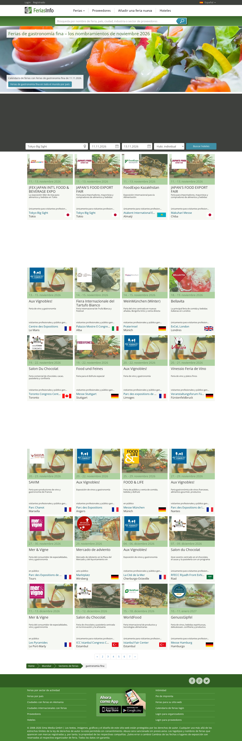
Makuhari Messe (181, 213)
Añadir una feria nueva (135, 10)
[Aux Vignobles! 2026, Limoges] (145, 347)
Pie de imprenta (164, 696)
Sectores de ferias (68, 665)
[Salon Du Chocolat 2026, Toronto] (50, 347)
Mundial (46, 665)
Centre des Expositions (43, 326)
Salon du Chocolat (185, 550)
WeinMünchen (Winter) (141, 301)
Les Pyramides (38, 642)
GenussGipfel (181, 617)
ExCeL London (180, 326)
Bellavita (177, 301)
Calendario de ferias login (170, 708)
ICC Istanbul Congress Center (95, 642)
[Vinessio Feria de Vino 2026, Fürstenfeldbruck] (192, 347)
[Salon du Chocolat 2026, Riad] (192, 528)
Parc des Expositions (89, 507)
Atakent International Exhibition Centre (148, 213)
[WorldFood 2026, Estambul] (145, 596)
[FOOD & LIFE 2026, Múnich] (145, 461)
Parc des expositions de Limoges (144, 394)
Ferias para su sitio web (169, 702)
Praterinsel (130, 326)
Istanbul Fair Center (136, 642)
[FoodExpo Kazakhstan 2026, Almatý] (145, 166)
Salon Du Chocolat (43, 369)
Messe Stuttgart (86, 394)
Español (209, 2)
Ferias (78, 10)
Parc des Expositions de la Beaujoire (194, 507)
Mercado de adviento (93, 550)
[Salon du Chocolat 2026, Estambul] (97, 596)
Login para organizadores (170, 713)
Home (31, 665)
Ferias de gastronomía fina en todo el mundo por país (40, 84)
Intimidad (161, 690)
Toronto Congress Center (45, 394)
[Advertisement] (121, 117)
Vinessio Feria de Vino (188, 369)
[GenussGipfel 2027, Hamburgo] (192, 596)
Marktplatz (83, 575)
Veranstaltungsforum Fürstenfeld (192, 394)
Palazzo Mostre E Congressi (93, 326)
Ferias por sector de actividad (43, 690)
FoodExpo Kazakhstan (141, 187)
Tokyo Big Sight (38, 213)
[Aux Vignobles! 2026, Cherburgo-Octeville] (145, 528)
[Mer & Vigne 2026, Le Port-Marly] (50, 596)
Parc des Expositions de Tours (48, 575)
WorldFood (132, 617)
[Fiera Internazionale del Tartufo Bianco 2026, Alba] (97, 280)
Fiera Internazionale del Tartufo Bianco (95, 303)
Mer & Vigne (38, 550)
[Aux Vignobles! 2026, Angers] (97, 461)
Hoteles (165, 10)
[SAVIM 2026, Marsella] (50, 461)
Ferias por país (35, 696)
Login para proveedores (169, 719)
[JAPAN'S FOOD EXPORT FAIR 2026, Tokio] (97, 166)
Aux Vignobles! (40, 301)
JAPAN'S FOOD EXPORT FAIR (94, 189)
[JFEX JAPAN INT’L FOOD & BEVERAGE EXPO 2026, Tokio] (50, 166)
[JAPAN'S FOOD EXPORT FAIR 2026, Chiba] (192, 166)
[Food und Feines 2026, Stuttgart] (97, 347)
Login (28, 2)
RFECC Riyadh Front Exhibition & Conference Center (204, 575)
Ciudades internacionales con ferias (47, 708)
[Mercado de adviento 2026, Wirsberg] (97, 528)
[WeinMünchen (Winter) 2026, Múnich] (145, 280)
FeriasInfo (41, 10)
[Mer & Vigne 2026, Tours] (50, 528)
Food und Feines (89, 369)
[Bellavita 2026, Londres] (192, 280)
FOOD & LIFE (133, 482)
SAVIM (34, 482)
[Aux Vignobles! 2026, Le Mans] (50, 280)
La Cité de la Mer (134, 575)
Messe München (134, 507)
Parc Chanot (36, 507)
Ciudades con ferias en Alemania (45, 702)
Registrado (39, 2)
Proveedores (101, 10)
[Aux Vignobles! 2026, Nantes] (192, 461)
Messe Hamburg (181, 642)
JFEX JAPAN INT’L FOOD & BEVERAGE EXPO (49, 189)
